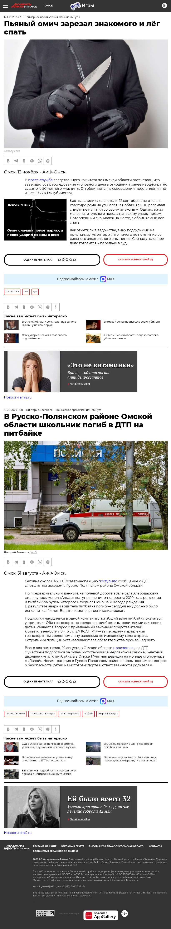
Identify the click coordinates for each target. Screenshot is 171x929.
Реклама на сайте (45, 846)
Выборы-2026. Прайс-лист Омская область (116, 846)
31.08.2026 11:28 (13, 409)
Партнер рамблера (69, 913)
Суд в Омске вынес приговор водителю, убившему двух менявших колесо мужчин (49, 745)
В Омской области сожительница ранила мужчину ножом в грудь (49, 323)
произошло (123, 648)
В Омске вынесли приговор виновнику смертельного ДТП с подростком (47, 759)
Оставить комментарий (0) (135, 259)
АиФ (34, 552)
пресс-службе (40, 180)
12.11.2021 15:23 (12, 17)
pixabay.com (12, 151)
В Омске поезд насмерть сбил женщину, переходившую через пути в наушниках (130, 759)
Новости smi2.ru (18, 397)
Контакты (155, 846)
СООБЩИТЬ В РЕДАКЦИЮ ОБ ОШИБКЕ (55, 851)
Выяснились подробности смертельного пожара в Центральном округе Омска (49, 772)
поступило (108, 581)
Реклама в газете (72, 846)
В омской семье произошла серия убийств (132, 321)
